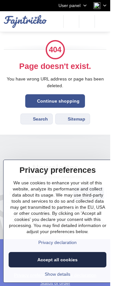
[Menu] (102, 21)
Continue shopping (58, 101)
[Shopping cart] (87, 21)
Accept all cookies (57, 259)
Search (40, 119)
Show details (57, 274)
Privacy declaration (57, 242)
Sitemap (75, 119)
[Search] (71, 21)
